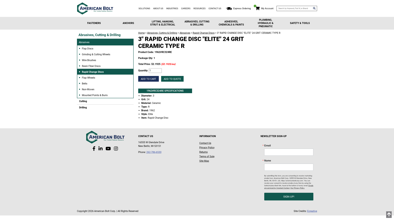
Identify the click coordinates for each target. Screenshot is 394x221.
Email (267, 145)
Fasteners (94, 23)
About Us (158, 8)
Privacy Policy (207, 147)
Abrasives (84, 42)
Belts (84, 83)
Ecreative (312, 211)
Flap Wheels (88, 77)
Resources (199, 8)
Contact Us (215, 8)
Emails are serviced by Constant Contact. (288, 186)
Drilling (82, 107)
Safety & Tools (300, 23)
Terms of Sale (206, 156)
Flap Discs (87, 48)
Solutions (144, 8)
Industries (172, 8)
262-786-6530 (153, 152)
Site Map (204, 160)
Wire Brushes (89, 60)
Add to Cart (148, 79)
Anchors (128, 23)
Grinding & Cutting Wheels (96, 54)
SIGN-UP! (288, 196)
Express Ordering (242, 8)
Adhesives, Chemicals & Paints (231, 23)
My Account (267, 8)
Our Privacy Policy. (297, 188)
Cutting (82, 101)
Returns (203, 152)
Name (267, 160)
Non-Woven (88, 89)
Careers (185, 8)
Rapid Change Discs (93, 71)
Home (141, 32)
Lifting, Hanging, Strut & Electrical (162, 23)
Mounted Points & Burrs (95, 95)
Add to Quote (172, 79)
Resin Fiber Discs (91, 66)
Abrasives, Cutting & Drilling (197, 23)
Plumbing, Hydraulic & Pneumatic (265, 23)
